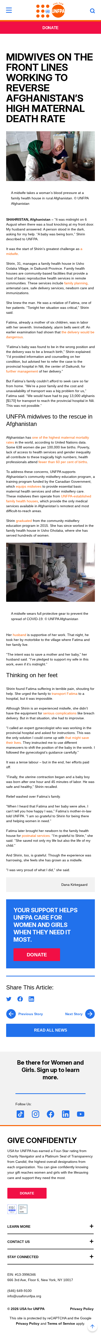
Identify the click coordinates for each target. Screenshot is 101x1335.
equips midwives (28, 486)
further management (22, 371)
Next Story (74, 1014)
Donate (50, 28)
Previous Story (30, 1014)
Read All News (50, 1030)
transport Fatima (64, 694)
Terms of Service (61, 1323)
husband (19, 635)
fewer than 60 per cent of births (62, 462)
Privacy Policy (82, 1309)
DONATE (37, 954)
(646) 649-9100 (19, 1291)
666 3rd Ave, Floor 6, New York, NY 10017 (40, 1280)
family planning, (76, 283)
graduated (24, 521)
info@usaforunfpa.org (24, 1296)
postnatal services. (36, 836)
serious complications (59, 713)
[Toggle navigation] (9, 10)
